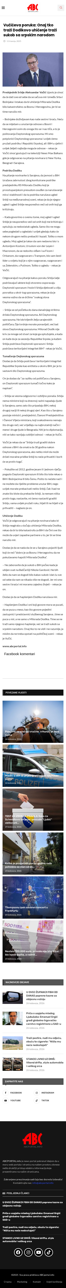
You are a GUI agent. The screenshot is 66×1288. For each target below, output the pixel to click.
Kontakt (37, 1281)
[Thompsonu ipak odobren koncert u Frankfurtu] (33, 897)
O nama (8, 1281)
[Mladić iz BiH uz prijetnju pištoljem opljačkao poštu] (33, 766)
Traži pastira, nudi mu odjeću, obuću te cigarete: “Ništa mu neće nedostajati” (44, 1042)
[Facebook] (18, 1252)
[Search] (61, 8)
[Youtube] (38, 1252)
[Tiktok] (49, 1252)
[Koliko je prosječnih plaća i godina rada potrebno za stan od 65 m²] (33, 853)
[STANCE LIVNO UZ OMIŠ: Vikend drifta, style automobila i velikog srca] (13, 1064)
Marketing (22, 1281)
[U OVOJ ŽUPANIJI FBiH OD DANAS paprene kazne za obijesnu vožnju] (13, 997)
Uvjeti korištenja (54, 1281)
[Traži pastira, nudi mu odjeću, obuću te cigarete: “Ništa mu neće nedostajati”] (13, 1043)
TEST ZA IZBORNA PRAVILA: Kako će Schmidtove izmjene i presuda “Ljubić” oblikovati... (28, 820)
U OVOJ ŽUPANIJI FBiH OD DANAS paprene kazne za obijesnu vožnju (42, 996)
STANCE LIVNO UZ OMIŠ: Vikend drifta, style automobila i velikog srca (44, 1063)
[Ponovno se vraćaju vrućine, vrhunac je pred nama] (33, 722)
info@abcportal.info (42, 1182)
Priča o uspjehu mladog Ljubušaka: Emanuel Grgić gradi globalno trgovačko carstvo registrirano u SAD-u (43, 1018)
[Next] (60, 692)
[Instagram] (28, 1252)
